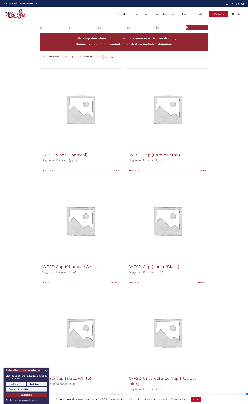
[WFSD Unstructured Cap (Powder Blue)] (167, 332)
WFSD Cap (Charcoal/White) (70, 266)
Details (116, 171)
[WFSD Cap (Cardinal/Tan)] (167, 109)
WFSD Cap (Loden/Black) (154, 266)
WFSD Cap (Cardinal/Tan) (154, 155)
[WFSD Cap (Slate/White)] (80, 332)
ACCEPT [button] (195, 399)
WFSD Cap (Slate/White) (66, 378)
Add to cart (48, 171)
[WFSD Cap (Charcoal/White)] (80, 220)
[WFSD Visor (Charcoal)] (80, 109)
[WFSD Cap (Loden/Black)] (167, 220)
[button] (239, 14)
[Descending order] (72, 57)
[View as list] (112, 57)
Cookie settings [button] (179, 399)
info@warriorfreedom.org (27, 3)
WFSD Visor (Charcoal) (65, 155)
